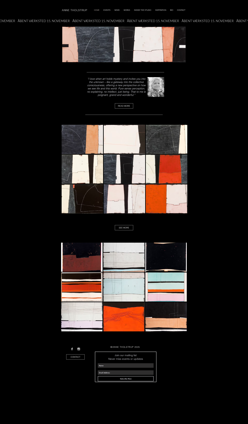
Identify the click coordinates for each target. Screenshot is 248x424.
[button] (82, 139)
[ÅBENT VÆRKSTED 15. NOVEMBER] (124, 21)
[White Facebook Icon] (72, 349)
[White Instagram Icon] (78, 349)
